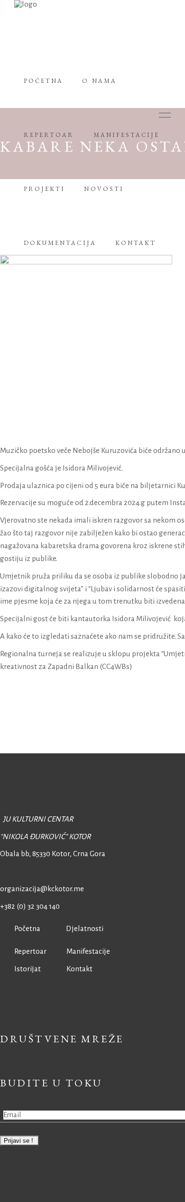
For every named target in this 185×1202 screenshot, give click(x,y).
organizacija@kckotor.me (42, 889)
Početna (25, 928)
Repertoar (23, 951)
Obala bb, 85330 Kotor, (36, 854)
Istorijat (20, 969)
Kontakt (79, 969)
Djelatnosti (84, 928)
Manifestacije (88, 951)
